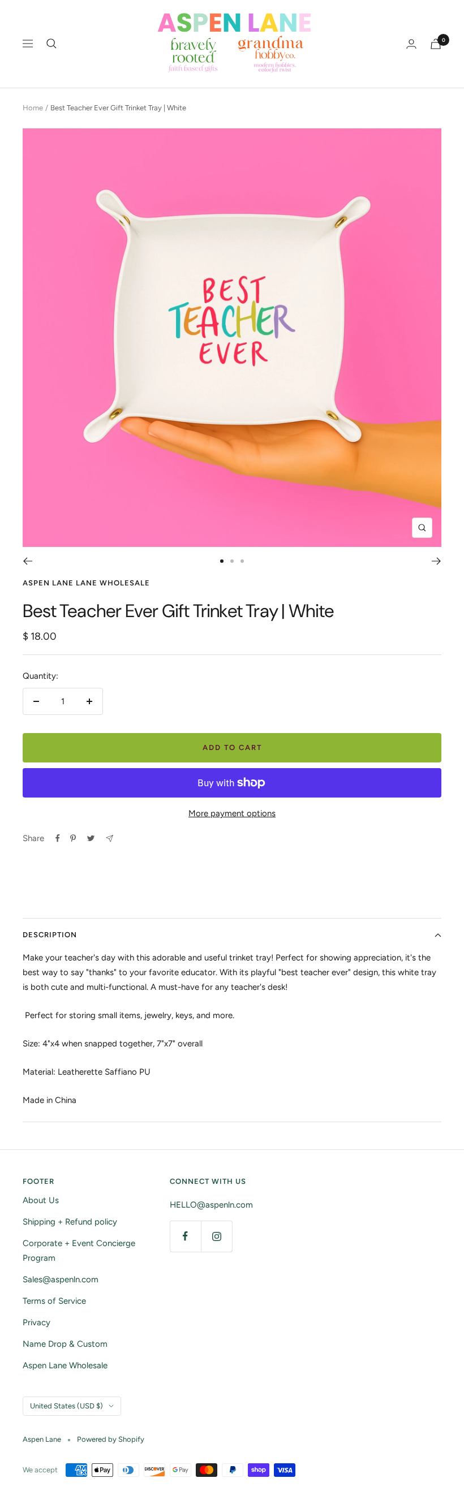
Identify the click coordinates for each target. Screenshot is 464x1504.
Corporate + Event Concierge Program (79, 1250)
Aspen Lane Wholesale (65, 1365)
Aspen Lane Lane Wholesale (86, 583)
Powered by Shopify (110, 1439)
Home (33, 108)
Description (50, 934)
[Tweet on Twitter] (91, 838)
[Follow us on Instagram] (216, 1236)
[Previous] (27, 561)
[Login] (411, 44)
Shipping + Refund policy (70, 1222)
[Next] (436, 561)
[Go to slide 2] (232, 561)
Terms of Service (54, 1301)
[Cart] (435, 43)
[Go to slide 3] (242, 561)
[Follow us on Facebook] (185, 1236)
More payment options (232, 813)
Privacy (36, 1322)
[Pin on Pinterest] (73, 838)
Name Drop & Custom (65, 1344)
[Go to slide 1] (222, 561)
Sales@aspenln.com (60, 1279)
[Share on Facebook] (57, 838)
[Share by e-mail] (109, 838)
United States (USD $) (66, 1406)
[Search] (51, 43)
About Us (41, 1200)
